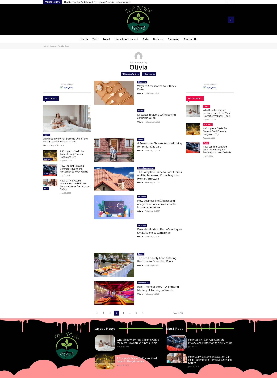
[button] (231, 19)
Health (46, 135)
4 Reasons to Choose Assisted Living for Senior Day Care (159, 145)
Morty (45, 145)
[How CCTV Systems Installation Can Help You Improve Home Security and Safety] (50, 185)
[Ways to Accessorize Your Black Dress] (114, 93)
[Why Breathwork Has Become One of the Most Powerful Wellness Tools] (67, 118)
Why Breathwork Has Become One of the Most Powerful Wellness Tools (65, 140)
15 (136, 313)
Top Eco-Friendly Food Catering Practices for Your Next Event (156, 259)
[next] (232, 2)
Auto (46, 174)
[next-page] (143, 313)
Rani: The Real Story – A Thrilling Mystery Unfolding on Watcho (158, 288)
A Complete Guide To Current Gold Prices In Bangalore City (72, 154)
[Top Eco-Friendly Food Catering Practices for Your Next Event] (114, 265)
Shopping (142, 82)
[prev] (227, 2)
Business (48, 159)
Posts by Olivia (63, 46)
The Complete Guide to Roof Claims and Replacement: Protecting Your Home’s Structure (159, 175)
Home (45, 46)
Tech (46, 188)
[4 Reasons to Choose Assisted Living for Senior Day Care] (114, 150)
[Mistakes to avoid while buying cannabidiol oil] (114, 121)
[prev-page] (97, 313)
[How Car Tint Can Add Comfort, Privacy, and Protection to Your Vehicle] (50, 170)
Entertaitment (143, 283)
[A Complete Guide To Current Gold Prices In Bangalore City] (50, 155)
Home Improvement (146, 168)
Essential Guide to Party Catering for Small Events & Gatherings (159, 231)
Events (140, 254)
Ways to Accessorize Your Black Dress (156, 87)
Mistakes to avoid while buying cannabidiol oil (156, 116)
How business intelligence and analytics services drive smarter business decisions (156, 204)
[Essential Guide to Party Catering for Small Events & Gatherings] (114, 236)
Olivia (140, 93)
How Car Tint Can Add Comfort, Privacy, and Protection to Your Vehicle (74, 168)
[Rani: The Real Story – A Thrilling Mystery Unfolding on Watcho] (114, 293)
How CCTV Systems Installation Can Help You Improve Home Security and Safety (104, 2)
